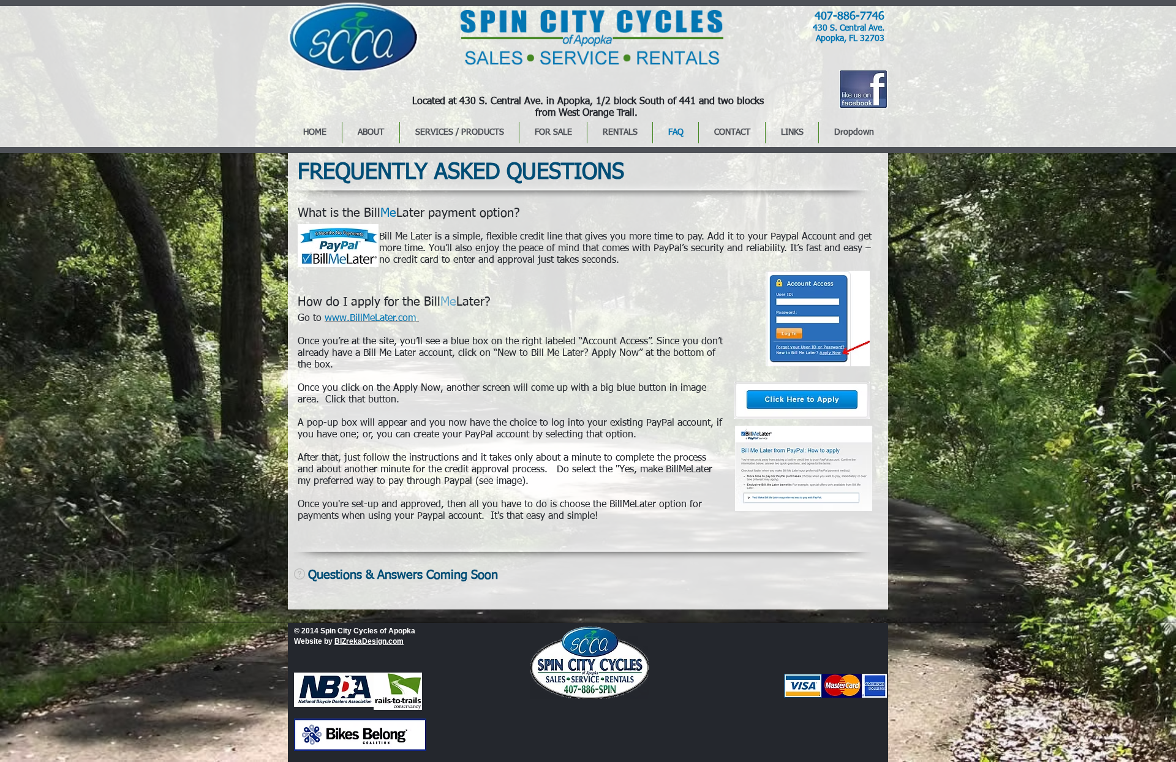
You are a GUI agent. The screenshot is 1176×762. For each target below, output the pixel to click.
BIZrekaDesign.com (369, 641)
